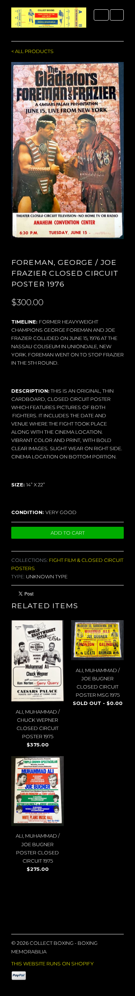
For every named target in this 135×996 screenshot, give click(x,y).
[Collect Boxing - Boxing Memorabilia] (48, 20)
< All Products (32, 51)
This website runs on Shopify (52, 963)
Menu (101, 15)
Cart (117, 15)
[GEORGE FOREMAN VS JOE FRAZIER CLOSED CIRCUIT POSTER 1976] (67, 150)
